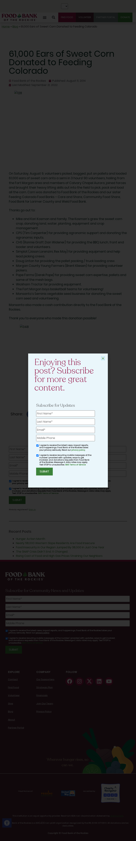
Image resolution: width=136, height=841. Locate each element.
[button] (103, 358)
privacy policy (78, 450)
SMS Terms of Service (75, 464)
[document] (68, 420)
